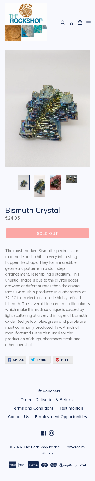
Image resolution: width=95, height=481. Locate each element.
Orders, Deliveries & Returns (47, 399)
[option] (24, 182)
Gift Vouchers (47, 391)
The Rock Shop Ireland (42, 447)
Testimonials (71, 408)
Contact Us (18, 416)
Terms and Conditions (32, 408)
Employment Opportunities (61, 416)
